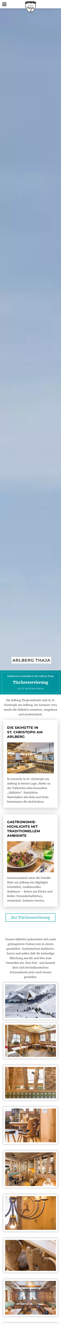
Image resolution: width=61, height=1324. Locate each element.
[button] (4, 4)
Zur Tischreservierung (30, 917)
